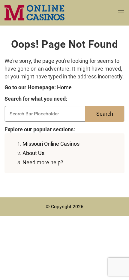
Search (104, 114)
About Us (33, 153)
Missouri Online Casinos (51, 144)
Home (64, 87)
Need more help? (42, 162)
